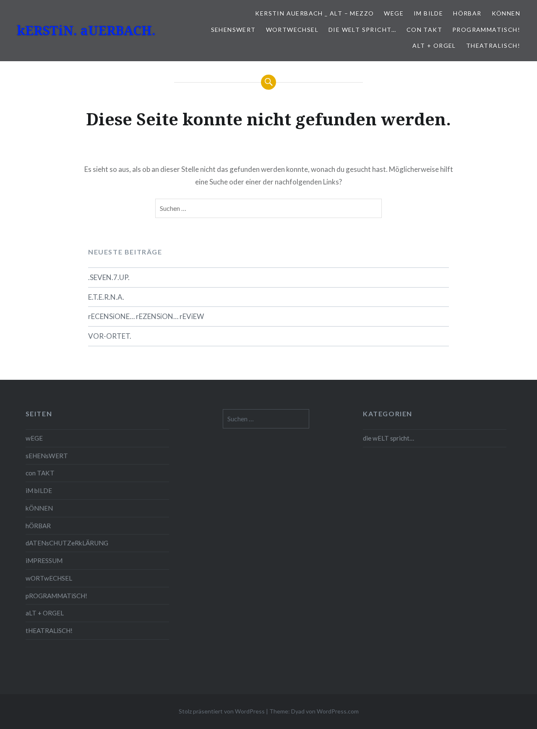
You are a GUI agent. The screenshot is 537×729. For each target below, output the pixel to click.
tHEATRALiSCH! (493, 45)
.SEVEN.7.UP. (109, 277)
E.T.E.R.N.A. (106, 297)
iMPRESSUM (44, 560)
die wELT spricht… (362, 29)
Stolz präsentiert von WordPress (222, 711)
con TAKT (424, 29)
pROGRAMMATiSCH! (486, 29)
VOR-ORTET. (109, 336)
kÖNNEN (506, 13)
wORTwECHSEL (292, 29)
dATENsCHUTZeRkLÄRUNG (67, 543)
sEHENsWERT (233, 29)
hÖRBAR (467, 13)
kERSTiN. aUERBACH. (86, 30)
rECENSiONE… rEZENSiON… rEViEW (146, 316)
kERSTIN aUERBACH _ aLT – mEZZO (314, 13)
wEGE (394, 13)
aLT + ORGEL (434, 45)
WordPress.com (338, 711)
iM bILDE (428, 13)
